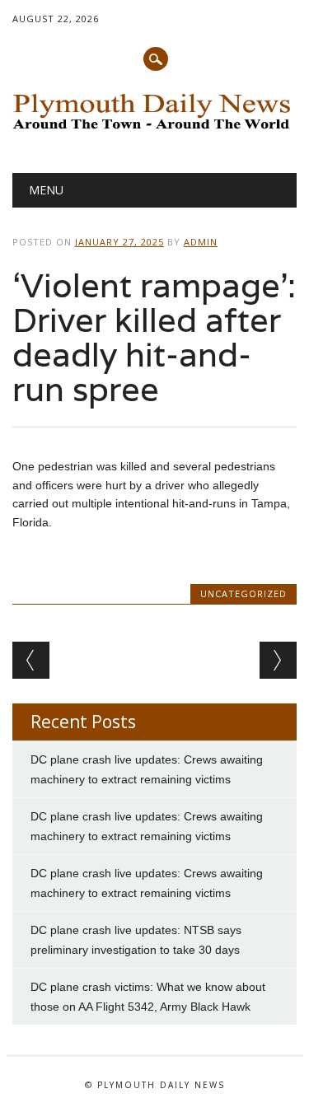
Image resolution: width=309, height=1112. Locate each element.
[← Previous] (30, 660)
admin (201, 242)
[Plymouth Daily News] (154, 131)
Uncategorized (243, 593)
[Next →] (278, 660)
